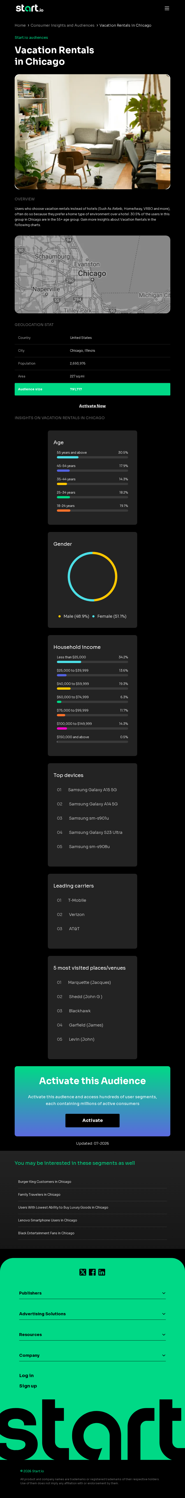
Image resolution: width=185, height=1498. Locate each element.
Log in (26, 1375)
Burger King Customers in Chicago (44, 1182)
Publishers (30, 1293)
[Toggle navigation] (165, 8)
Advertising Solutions (42, 1313)
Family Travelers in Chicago (39, 1195)
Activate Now (92, 406)
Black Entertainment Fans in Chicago (46, 1233)
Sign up (28, 1386)
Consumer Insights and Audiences (63, 25)
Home (20, 25)
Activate (92, 1120)
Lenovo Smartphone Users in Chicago (47, 1220)
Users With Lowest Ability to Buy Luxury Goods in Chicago (63, 1207)
